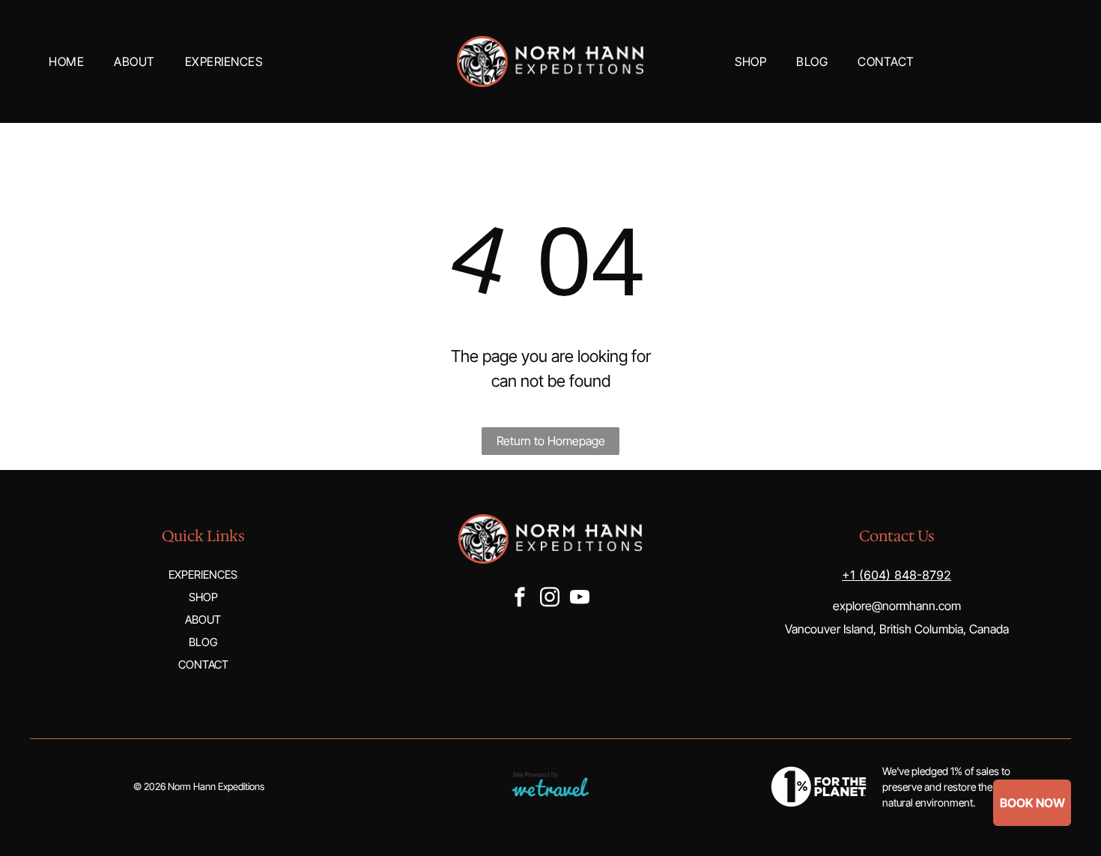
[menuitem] (66, 61)
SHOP (203, 597)
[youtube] (580, 598)
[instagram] (550, 598)
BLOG (203, 642)
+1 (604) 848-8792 (896, 574)
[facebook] (520, 598)
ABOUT (203, 619)
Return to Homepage (551, 440)
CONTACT (203, 664)
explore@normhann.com (897, 605)
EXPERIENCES (203, 574)
